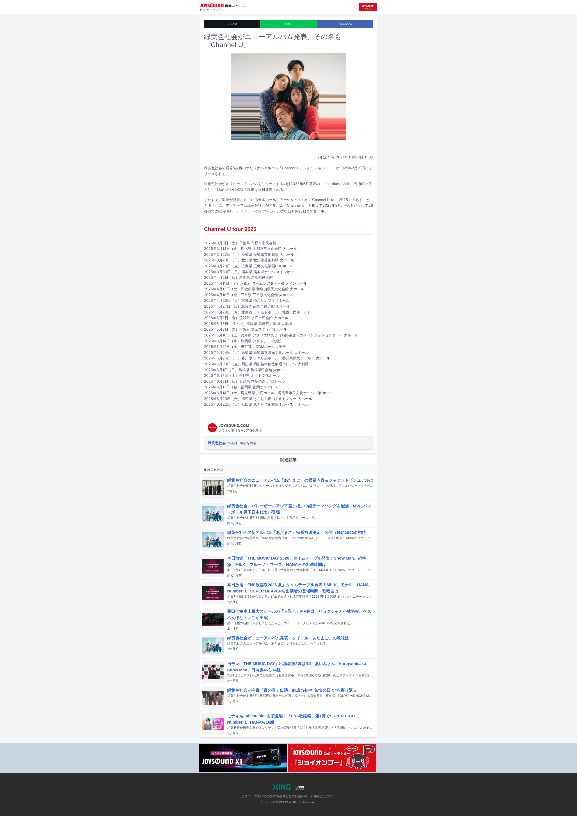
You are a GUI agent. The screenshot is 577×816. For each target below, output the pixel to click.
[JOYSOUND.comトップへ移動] (368, 7)
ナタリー (221, 9)
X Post (232, 24)
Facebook (345, 24)
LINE (288, 24)
